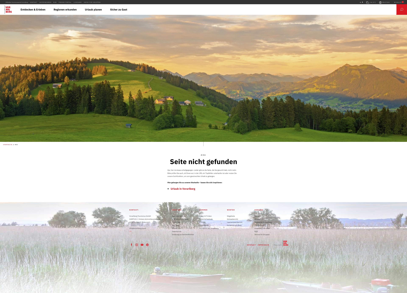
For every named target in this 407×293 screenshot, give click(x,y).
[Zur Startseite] (280, 243)
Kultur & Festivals (206, 219)
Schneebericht (232, 219)
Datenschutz (176, 231)
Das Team (175, 225)
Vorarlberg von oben (262, 228)
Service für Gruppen (262, 234)
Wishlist (398, 2)
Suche (401, 9)
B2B (55, 2)
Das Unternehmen (179, 216)
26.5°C (373, 2)
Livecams (78, 2)
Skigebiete (231, 216)
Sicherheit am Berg (234, 225)
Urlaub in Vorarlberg (183, 188)
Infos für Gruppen (92, 2)
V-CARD (202, 222)
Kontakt (33, 2)
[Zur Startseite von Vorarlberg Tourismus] (8, 9)
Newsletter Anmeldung (263, 222)
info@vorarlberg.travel (137, 228)
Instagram (137, 244)
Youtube (142, 244)
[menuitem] (33, 9)
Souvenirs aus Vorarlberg (208, 228)
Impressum (176, 228)
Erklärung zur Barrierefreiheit (183, 234)
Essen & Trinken (205, 216)
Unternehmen (45, 2)
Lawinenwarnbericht (234, 222)
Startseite (7, 144)
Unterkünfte (203, 225)
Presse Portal (65, 2)
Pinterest (147, 244)
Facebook (131, 244)
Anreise (257, 219)
